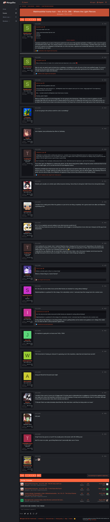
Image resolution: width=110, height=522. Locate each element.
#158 (105, 413)
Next (38, 19)
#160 (105, 456)
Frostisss (27, 117)
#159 (105, 434)
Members (5, 21)
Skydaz (27, 402)
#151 (105, 265)
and (43, 279)
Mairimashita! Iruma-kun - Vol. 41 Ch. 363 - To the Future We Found (43, 488)
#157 (105, 392)
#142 (105, 57)
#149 (105, 222)
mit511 (104, 485)
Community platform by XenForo (96, 518)
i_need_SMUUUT (101, 501)
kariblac (27, 423)
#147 (105, 181)
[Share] (103, 24)
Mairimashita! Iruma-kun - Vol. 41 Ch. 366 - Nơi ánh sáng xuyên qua (43, 483)
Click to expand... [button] (71, 40)
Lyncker (27, 232)
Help (66, 518)
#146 (105, 149)
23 (50, 496)
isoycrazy (27, 318)
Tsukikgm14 (27, 159)
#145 (105, 128)
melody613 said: (40, 60)
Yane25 (103, 490)
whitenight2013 (27, 361)
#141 (105, 23)
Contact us (41, 518)
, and (47, 50)
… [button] (27, 19)
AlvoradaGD (27, 381)
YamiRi (27, 138)
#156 (105, 372)
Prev (23, 19)
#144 (105, 108)
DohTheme (93, 519)
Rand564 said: (39, 27)
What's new (6, 17)
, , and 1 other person (49, 175)
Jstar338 (27, 340)
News (37, 501)
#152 (105, 286)
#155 (105, 351)
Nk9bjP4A (27, 501)
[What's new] (106, 2)
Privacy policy (59, 518)
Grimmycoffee (27, 190)
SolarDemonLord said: (41, 311)
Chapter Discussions (42, 485)
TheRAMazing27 (27, 443)
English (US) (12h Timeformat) (28, 518)
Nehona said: (39, 83)
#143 (105, 80)
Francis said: (39, 268)
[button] (11, 17)
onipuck (27, 275)
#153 (105, 308)
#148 (105, 202)
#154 (105, 330)
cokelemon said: (40, 152)
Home (4, 9)
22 (48, 496)
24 (52, 496)
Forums (5, 13)
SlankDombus (27, 33)
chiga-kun (103, 494)
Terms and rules (50, 518)
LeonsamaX (27, 211)
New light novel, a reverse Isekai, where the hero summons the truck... (44, 500)
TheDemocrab (27, 465)
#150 (105, 243)
